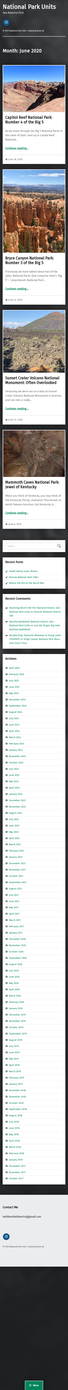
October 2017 (16, 1178)
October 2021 (16, 876)
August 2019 (15, 1039)
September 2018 (18, 1109)
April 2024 (14, 731)
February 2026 (16, 674)
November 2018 (17, 1096)
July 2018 (14, 1121)
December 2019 (17, 1014)
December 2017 (17, 1165)
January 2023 (15, 794)
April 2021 (14, 913)
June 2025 (14, 686)
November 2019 (17, 1021)
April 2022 (14, 838)
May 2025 (13, 693)
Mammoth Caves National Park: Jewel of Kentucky (32, 484)
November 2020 (17, 945)
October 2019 (16, 1027)
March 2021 (15, 920)
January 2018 (16, 1159)
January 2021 (15, 932)
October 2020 (16, 951)
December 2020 (17, 939)
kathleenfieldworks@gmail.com (22, 1216)
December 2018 (17, 1090)
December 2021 (17, 863)
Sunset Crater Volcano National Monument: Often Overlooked (32, 380)
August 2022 (15, 812)
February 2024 (16, 743)
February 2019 (16, 1077)
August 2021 (15, 888)
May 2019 (14, 1058)
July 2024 (14, 718)
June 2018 (14, 1128)
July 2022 (14, 819)
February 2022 (16, 850)
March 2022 (15, 844)
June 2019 (14, 1052)
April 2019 (14, 1065)
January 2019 (16, 1084)
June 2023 (14, 775)
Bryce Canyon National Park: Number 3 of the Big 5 (29, 260)
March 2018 (15, 1147)
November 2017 (17, 1172)
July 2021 (14, 894)
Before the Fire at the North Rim (26, 583)
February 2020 (16, 1002)
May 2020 (14, 983)
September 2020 (18, 957)
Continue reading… (16, 148)
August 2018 (15, 1115)
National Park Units (29, 6)
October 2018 (16, 1102)
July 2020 (14, 970)
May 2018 (14, 1134)
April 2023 (14, 787)
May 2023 (13, 781)
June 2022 (14, 825)
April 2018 (14, 1140)
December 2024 (17, 699)
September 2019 (18, 1033)
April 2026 (14, 667)
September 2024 (18, 705)
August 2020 (15, 964)
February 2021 (16, 926)
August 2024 (15, 712)
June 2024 (14, 724)
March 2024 (15, 737)
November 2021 (17, 869)
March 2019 (15, 1071)
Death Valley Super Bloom (23, 571)
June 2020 (14, 976)
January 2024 (16, 749)
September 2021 (18, 882)
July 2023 (14, 768)
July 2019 (14, 1046)
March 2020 (15, 995)
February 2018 (16, 1153)
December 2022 (17, 800)
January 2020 (16, 1008)
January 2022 (15, 857)
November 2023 (17, 756)
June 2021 (14, 901)
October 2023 (16, 762)
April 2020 (14, 989)
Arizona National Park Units (23, 577)
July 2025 (14, 680)
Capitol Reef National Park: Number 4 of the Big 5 (28, 119)
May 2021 (13, 907)
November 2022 (17, 806)
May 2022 (13, 831)
